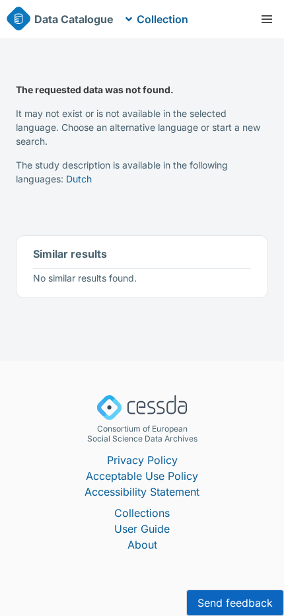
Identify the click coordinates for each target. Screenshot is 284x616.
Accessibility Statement (142, 491)
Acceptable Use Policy (142, 475)
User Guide (142, 528)
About (142, 544)
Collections (142, 513)
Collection (162, 19)
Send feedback (235, 602)
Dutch (79, 178)
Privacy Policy (142, 460)
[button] (267, 19)
